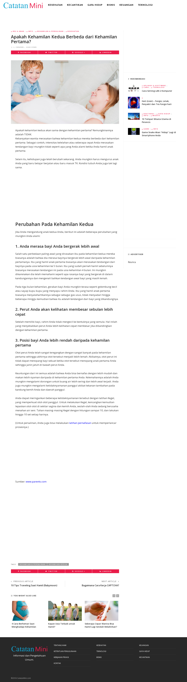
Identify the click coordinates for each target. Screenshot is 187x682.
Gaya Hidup (95, 5)
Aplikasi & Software (155, 85)
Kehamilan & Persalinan (50, 31)
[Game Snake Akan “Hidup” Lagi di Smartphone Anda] (134, 131)
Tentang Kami (60, 645)
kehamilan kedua (58, 564)
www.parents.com (36, 481)
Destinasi (149, 114)
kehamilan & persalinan (32, 564)
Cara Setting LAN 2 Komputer (157, 90)
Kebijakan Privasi (61, 657)
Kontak (57, 663)
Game (146, 129)
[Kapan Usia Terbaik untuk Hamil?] (65, 611)
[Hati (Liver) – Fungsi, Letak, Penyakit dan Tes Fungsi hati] (134, 102)
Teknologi (145, 5)
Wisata (156, 115)
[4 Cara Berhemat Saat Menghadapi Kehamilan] (28, 611)
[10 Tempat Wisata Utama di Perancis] (134, 116)
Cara (146, 87)
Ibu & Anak (18, 31)
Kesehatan (55, 5)
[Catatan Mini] (23, 5)
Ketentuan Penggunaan (65, 651)
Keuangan (126, 5)
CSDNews (20, 47)
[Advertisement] (93, 18)
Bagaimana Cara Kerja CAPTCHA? (100, 585)
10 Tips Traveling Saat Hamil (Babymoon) (34, 585)
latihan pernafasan (80, 423)
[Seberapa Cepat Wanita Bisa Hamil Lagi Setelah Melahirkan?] (101, 611)
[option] (28, 614)
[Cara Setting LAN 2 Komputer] (134, 87)
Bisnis (111, 5)
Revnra (132, 262)
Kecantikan (75, 5)
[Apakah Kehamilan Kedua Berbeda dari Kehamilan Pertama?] (65, 92)
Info (30, 31)
